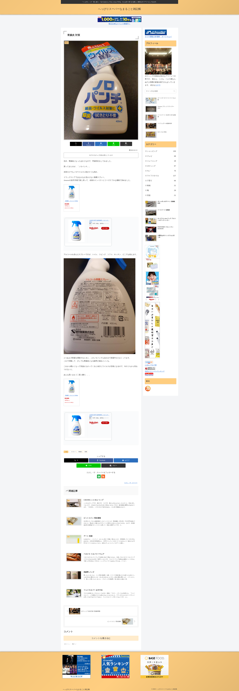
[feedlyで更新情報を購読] (99, 476)
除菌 (86, 451)
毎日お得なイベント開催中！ (119, 24)
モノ (67, 451)
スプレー (73, 451)
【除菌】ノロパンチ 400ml (71, 201)
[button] (126, 144)
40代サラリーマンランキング (154, 371)
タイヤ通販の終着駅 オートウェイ (158, 37)
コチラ (157, 85)
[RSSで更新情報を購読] (103, 476)
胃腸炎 (80, 451)
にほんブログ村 (151, 365)
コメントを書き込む (101, 638)
